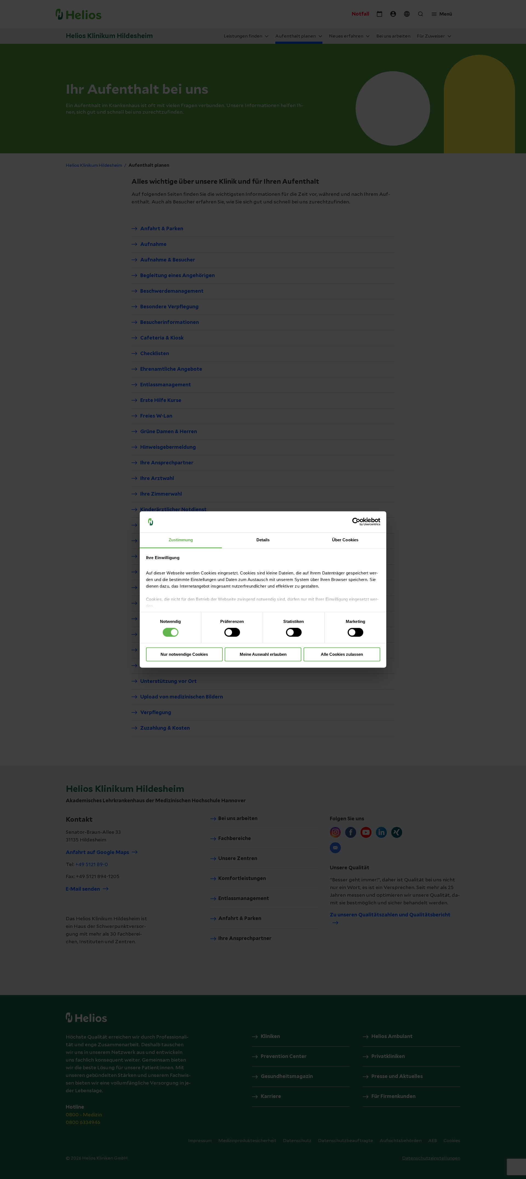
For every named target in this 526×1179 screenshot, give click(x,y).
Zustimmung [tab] (181, 539)
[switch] (232, 632)
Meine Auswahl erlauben (263, 654)
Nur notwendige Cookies (184, 654)
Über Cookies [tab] (345, 539)
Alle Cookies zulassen (342, 654)
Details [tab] (263, 539)
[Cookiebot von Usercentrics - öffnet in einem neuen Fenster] (356, 522)
